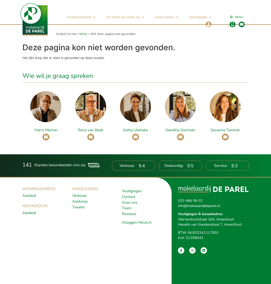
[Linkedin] (204, 250)
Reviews (129, 213)
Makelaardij (164, 17)
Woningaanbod (79, 17)
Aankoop (80, 201)
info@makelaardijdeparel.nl (199, 205)
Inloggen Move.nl (137, 222)
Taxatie (78, 207)
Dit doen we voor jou (123, 17)
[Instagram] (192, 250)
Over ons (129, 202)
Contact (128, 196)
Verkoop (79, 195)
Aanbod (29, 195)
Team (126, 208)
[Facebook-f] (181, 250)
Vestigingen (197, 17)
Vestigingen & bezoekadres (200, 214)
